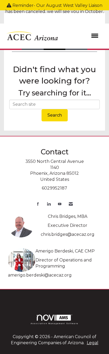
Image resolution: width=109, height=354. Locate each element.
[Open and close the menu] (82, 36)
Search (54, 115)
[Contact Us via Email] (71, 204)
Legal (92, 342)
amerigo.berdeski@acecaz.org (40, 275)
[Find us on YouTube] (60, 204)
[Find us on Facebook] (38, 204)
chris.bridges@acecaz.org (67, 234)
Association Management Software (54, 323)
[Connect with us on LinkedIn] (49, 204)
